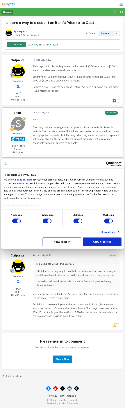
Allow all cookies (102, 242)
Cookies (71, 395)
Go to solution (16, 44)
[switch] (47, 220)
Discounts (35, 35)
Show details (108, 232)
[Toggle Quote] (37, 264)
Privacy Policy (56, 395)
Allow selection (62, 242)
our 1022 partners (22, 179)
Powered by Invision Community (62, 403)
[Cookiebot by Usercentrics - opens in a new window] (108, 163)
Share (91, 33)
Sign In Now (62, 359)
